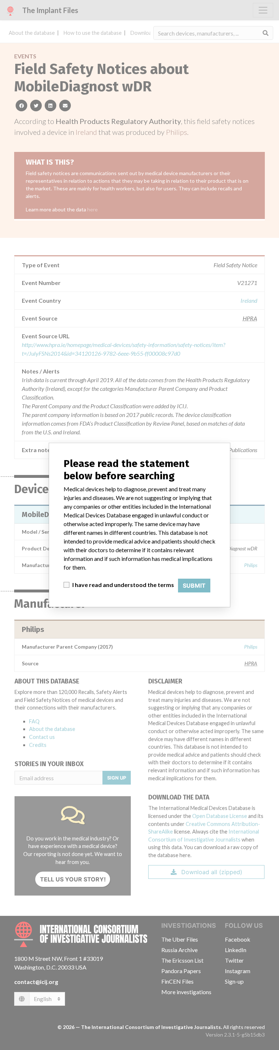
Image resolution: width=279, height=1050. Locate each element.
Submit (194, 585)
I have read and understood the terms (123, 584)
